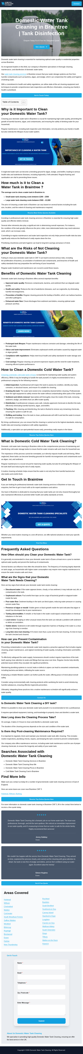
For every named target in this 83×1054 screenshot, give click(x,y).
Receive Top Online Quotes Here (41, 435)
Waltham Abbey (48, 926)
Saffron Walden (10, 920)
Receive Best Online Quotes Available (41, 213)
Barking (19, 794)
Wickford (7, 924)
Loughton (46, 919)
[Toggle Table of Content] (22, 102)
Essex (6, 938)
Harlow (6, 941)
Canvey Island (47, 913)
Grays (44, 933)
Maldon (7, 910)
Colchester (8, 913)
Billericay (7, 927)
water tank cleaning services (15, 74)
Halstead (4, 794)
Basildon (45, 902)
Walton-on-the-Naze (50, 940)
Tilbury (45, 937)
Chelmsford (8, 906)
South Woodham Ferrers (13, 917)
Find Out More (41, 543)
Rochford (45, 899)
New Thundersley (11, 945)
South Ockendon (48, 930)
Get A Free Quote (41, 883)
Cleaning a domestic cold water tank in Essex (18, 375)
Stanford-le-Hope (49, 916)
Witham (12, 794)
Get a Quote (40, 47)
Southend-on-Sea (49, 909)
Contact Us (41, 698)
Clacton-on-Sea (48, 923)
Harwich (45, 944)
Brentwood (8, 934)
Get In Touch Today (41, 95)
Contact (77, 4)
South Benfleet (48, 906)
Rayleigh (7, 931)
